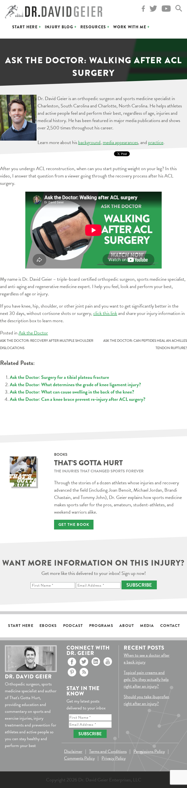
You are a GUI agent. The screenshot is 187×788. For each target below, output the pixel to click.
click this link (105, 313)
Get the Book (73, 525)
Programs (101, 626)
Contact (170, 626)
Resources (93, 27)
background (89, 142)
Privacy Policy (114, 758)
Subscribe (139, 585)
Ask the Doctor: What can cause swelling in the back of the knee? (72, 391)
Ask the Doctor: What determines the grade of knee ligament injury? (75, 384)
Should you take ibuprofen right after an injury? (146, 700)
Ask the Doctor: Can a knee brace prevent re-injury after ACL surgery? (77, 399)
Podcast (73, 626)
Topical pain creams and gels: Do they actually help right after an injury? (146, 679)
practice (155, 142)
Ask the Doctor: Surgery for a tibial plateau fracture (59, 377)
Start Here (24, 27)
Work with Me (129, 27)
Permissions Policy (149, 751)
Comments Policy (79, 758)
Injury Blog (59, 27)
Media (147, 626)
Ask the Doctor (33, 332)
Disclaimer (73, 751)
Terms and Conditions (108, 751)
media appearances (120, 142)
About (126, 626)
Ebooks (48, 626)
